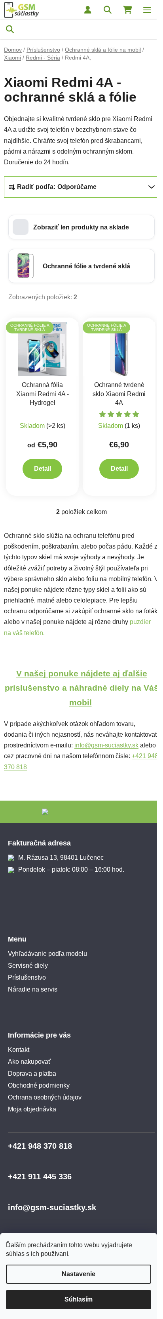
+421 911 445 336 (40, 1176)
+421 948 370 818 (40, 1146)
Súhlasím (78, 1299)
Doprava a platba (32, 1073)
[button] (81, 227)
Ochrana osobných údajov (45, 1097)
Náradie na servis (32, 989)
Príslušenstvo (27, 977)
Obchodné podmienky (39, 1085)
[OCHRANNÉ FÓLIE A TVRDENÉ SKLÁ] (42, 348)
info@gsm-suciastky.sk (106, 745)
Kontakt (18, 1049)
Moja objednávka (32, 1109)
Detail (42, 468)
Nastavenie (78, 1274)
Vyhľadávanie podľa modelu (47, 953)
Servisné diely (28, 965)
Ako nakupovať (29, 1061)
